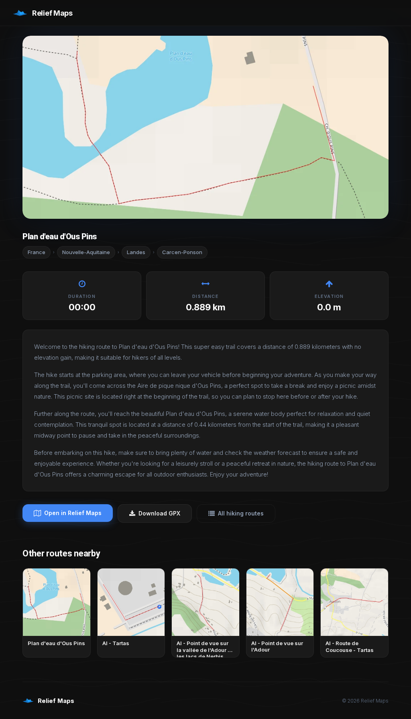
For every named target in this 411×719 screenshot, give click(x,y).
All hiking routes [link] (241, 513)
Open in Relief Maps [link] (73, 512)
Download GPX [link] (159, 513)
